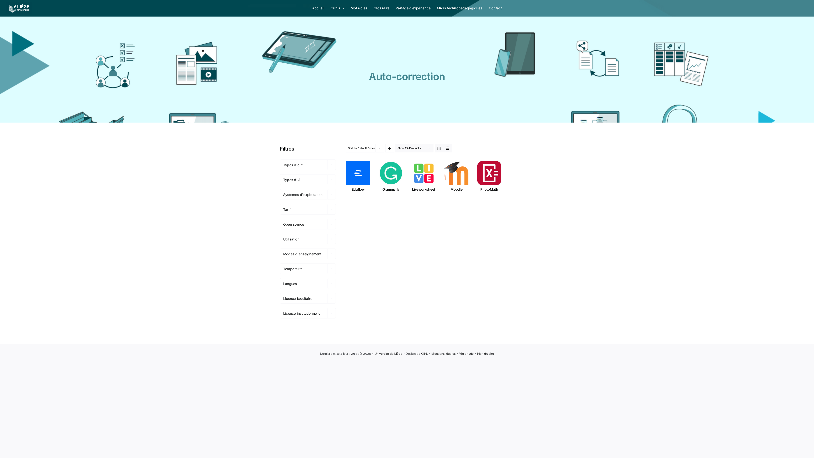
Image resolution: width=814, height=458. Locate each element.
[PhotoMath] (489, 173)
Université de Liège (388, 353)
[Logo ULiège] (19, 4)
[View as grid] (439, 148)
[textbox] (308, 165)
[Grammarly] (391, 173)
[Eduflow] (358, 173)
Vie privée (466, 353)
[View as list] (447, 148)
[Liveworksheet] (423, 173)
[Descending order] (390, 148)
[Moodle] (456, 173)
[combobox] (308, 164)
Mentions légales (443, 353)
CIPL (424, 353)
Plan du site (485, 353)
